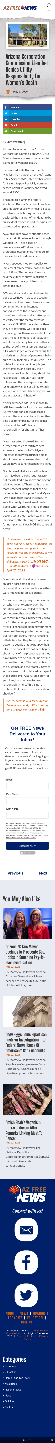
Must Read (11, 1383)
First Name (12, 794)
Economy (10, 1366)
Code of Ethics (26, 1336)
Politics (9, 1407)
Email (9, 779)
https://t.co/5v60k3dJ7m (34, 561)
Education (10, 1372)
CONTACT (27, 1322)
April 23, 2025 (15, 570)
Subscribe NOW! (27, 846)
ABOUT (10, 1313)
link (42, 709)
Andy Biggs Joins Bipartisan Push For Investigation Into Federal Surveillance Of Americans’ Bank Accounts (26, 1042)
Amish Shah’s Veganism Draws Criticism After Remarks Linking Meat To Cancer (24, 1130)
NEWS (24, 1313)
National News (13, 1389)
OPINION (39, 1313)
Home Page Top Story (17, 1378)
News (8, 1395)
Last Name (12, 808)
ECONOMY (15, 1318)
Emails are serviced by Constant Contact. (21, 837)
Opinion (9, 1401)
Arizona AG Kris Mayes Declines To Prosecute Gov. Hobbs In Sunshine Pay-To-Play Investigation (25, 954)
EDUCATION (35, 1318)
